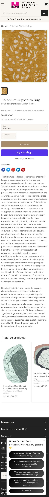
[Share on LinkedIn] (18, 170)
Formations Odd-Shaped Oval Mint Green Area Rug (15, 387)
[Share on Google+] (13, 170)
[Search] (44, 13)
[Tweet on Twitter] (8, 170)
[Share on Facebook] (3, 170)
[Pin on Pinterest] (23, 170)
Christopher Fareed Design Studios (19, 104)
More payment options (24, 159)
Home (4, 26)
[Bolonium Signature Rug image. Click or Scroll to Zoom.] (24, 58)
